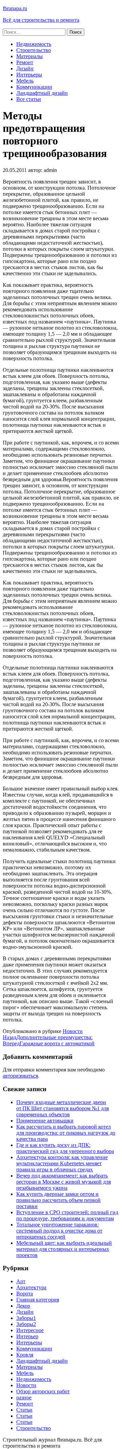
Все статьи (28, 99)
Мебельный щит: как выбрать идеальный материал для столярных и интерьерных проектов (64, 1249)
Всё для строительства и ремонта (41, 20)
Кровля (24, 1355)
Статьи (24, 1410)
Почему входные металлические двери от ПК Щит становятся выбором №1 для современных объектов (62, 1108)
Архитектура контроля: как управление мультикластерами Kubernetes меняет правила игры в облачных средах (62, 1163)
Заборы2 (26, 1324)
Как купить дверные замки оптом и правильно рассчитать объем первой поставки (58, 1200)
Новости (73, 1031)
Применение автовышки (45, 1120)
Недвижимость (33, 44)
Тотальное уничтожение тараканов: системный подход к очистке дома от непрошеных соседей (59, 1231)
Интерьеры (29, 74)
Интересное (30, 1330)
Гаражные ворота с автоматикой (49, 1043)
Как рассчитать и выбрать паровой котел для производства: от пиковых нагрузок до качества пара (65, 1133)
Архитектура (31, 1287)
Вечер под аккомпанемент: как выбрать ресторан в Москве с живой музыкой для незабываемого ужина (63, 1182)
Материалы (29, 56)
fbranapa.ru (15, 8)
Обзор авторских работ (43, 1391)
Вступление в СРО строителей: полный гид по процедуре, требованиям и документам (67, 1215)
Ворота (24, 1293)
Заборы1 (26, 1318)
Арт (20, 1281)
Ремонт (24, 62)
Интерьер (27, 1336)
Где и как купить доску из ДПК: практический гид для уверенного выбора (65, 1148)
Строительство (33, 50)
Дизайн (25, 68)
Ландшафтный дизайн (42, 93)
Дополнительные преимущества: (48, 1037)
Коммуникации (34, 87)
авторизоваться (20, 1076)
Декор (23, 1306)
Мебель (25, 81)
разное (24, 1397)
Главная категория (37, 1300)
